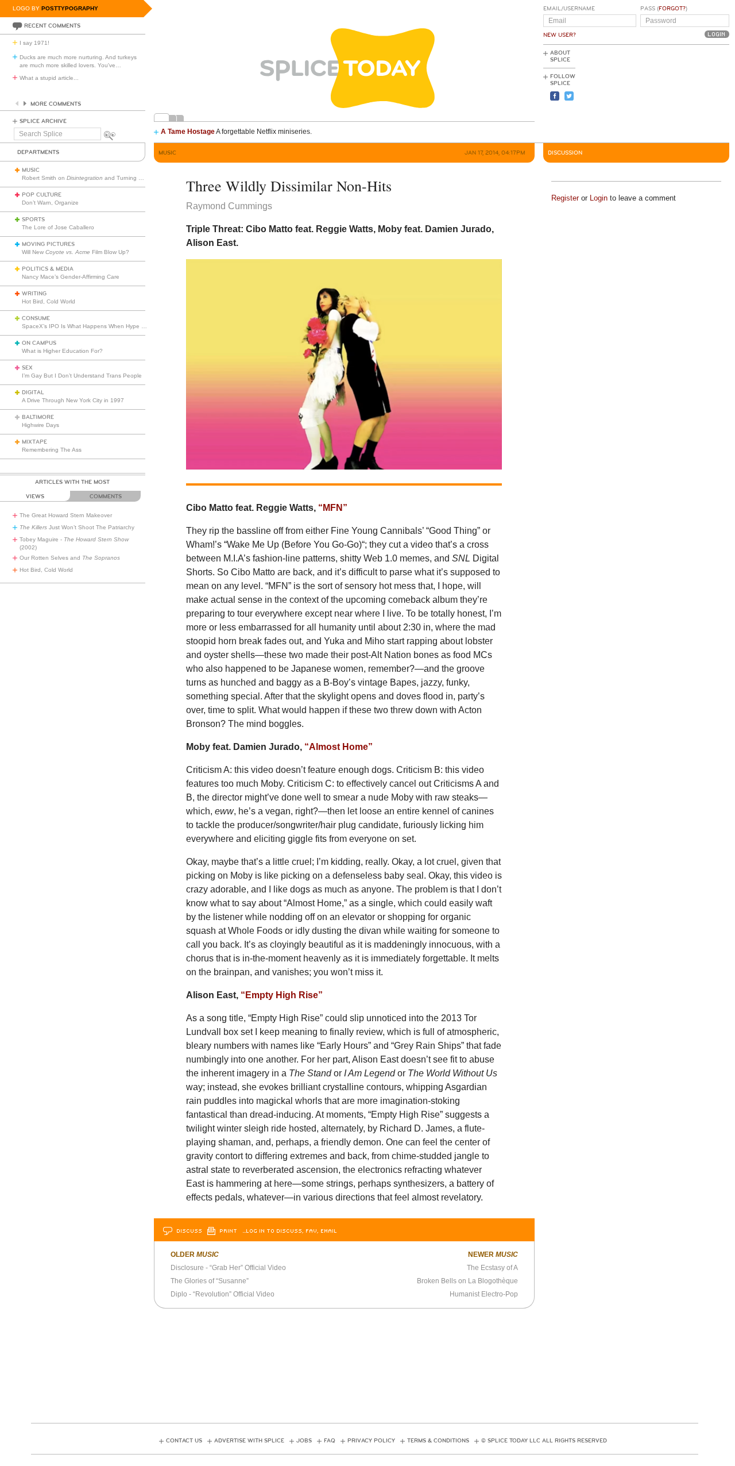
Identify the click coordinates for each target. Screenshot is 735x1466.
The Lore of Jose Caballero (58, 227)
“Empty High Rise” (282, 995)
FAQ (329, 1440)
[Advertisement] (677, 92)
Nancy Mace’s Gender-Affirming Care (70, 277)
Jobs (304, 1440)
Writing (34, 293)
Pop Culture (41, 194)
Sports (33, 219)
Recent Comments (52, 25)
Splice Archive (43, 121)
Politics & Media (48, 269)
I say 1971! (34, 43)
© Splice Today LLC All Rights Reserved (544, 1440)
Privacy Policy (371, 1440)
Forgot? (672, 8)
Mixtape (34, 441)
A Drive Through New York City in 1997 (73, 400)
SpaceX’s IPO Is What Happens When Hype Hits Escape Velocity (108, 326)
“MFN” (332, 508)
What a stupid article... (49, 78)
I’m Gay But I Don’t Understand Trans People (82, 375)
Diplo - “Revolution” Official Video (222, 1294)
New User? (559, 35)
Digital (33, 392)
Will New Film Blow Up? (75, 252)
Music (31, 170)
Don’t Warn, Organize (50, 202)
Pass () (663, 8)
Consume (36, 318)
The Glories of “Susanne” (210, 1281)
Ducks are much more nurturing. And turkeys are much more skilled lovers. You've (78, 61)
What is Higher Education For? (62, 351)
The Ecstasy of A (492, 1268)
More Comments (55, 104)
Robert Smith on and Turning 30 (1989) (93, 178)
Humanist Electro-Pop (484, 1294)
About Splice (560, 56)
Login (599, 198)
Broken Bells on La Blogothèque (467, 1281)
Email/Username (569, 8)
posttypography (69, 8)
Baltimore (38, 417)
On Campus (39, 343)
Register (565, 198)
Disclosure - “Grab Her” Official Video (228, 1268)
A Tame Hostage (188, 132)
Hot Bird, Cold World (48, 301)
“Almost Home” (338, 747)
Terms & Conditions (438, 1440)
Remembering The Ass (52, 450)
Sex (27, 367)
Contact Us (184, 1440)
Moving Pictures (48, 244)
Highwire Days (40, 425)
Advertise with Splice (249, 1440)
